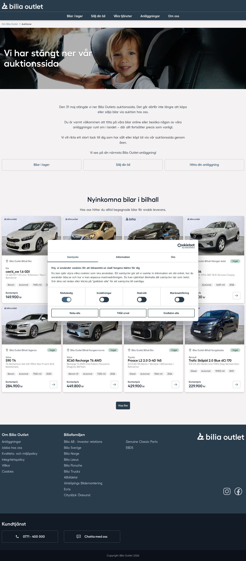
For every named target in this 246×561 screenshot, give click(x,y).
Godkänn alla (171, 313)
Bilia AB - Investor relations (83, 442)
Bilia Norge (71, 453)
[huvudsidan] (220, 436)
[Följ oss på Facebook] (238, 491)
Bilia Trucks (72, 471)
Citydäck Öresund (77, 495)
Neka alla (75, 313)
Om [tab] (173, 257)
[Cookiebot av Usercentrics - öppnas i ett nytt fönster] (180, 246)
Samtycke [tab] (73, 257)
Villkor (6, 465)
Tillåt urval (123, 313)
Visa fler (123, 405)
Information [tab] (123, 257)
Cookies (8, 471)
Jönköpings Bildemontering (83, 483)
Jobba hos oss (12, 447)
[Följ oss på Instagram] (227, 491)
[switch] (104, 299)
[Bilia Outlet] (22, 6)
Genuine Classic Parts (142, 442)
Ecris (67, 489)
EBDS (129, 447)
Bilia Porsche (73, 465)
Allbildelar (71, 477)
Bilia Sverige (72, 447)
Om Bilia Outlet (10, 24)
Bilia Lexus (71, 459)
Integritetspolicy (13, 459)
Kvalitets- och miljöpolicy (19, 453)
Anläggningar (11, 442)
